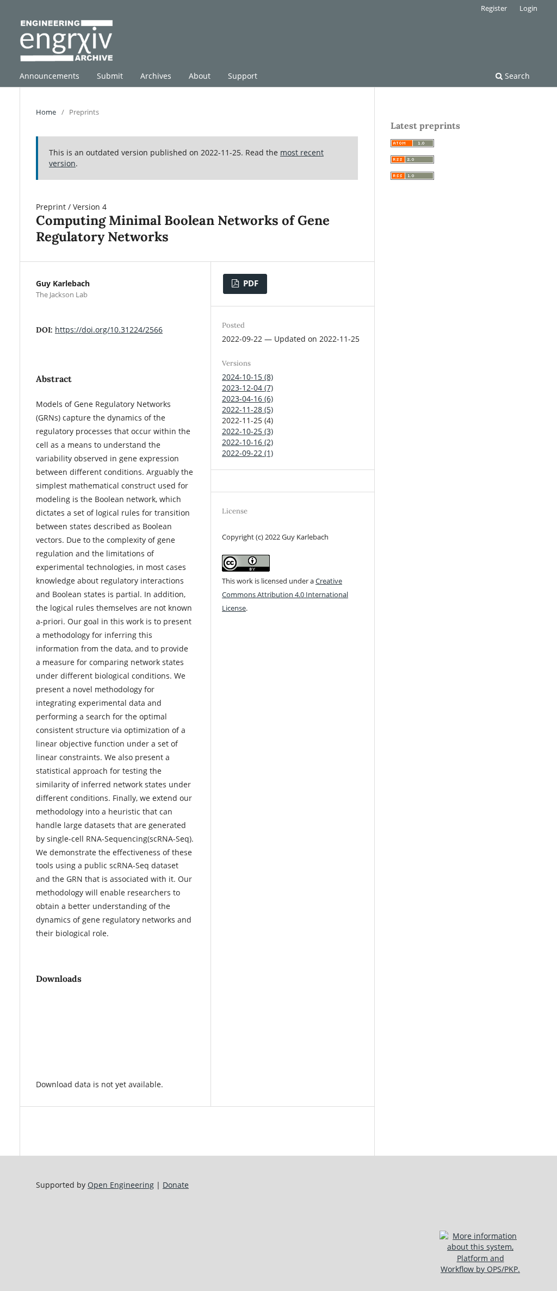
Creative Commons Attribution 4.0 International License (285, 594)
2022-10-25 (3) (247, 431)
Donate (176, 1185)
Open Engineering (121, 1185)
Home (46, 112)
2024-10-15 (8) (247, 377)
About (200, 76)
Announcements (49, 76)
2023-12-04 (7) (247, 388)
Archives (155, 76)
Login (528, 8)
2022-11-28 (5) (247, 409)
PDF (249, 283)
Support (242, 76)
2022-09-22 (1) (247, 453)
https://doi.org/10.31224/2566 (109, 329)
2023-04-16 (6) (247, 398)
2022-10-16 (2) (247, 442)
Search (516, 76)
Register (494, 8)
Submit (110, 76)
